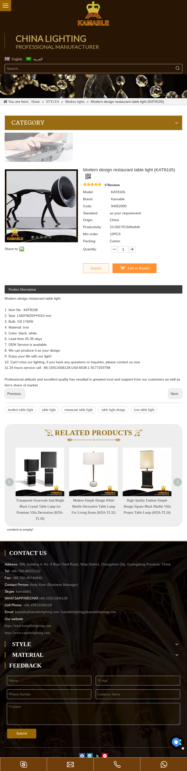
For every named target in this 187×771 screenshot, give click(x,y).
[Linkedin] (90, 756)
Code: (87, 206)
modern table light (20, 410)
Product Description (22, 289)
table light (49, 410)
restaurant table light (79, 410)
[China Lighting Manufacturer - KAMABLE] (93, 13)
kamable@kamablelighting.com (37, 612)
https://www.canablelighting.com (27, 633)
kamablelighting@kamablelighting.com (89, 612)
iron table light (144, 410)
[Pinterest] (105, 756)
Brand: (88, 199)
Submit (21, 733)
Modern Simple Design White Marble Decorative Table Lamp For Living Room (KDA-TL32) (94, 506)
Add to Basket (138, 268)
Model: (88, 192)
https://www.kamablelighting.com (28, 626)
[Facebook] (82, 756)
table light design (113, 410)
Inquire (96, 268)
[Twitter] (97, 756)
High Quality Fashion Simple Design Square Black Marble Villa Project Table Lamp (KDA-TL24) (147, 506)
